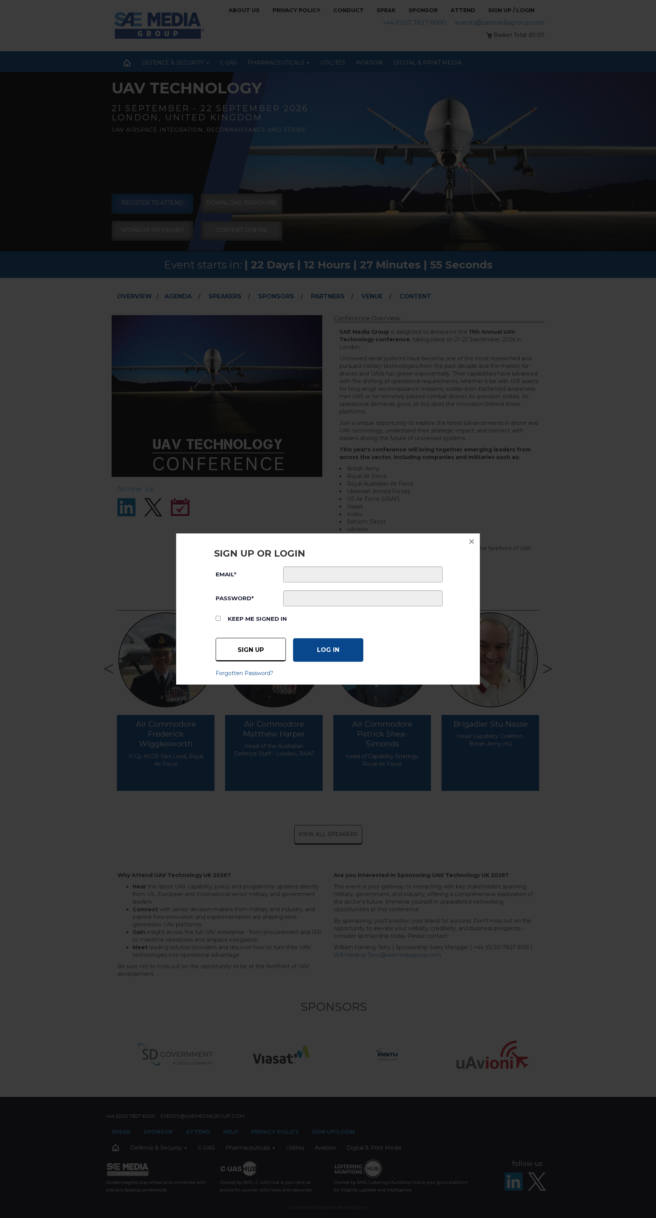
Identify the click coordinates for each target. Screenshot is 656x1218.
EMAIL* (226, 574)
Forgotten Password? (244, 673)
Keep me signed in (257, 618)
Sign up (251, 649)
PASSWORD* (235, 598)
